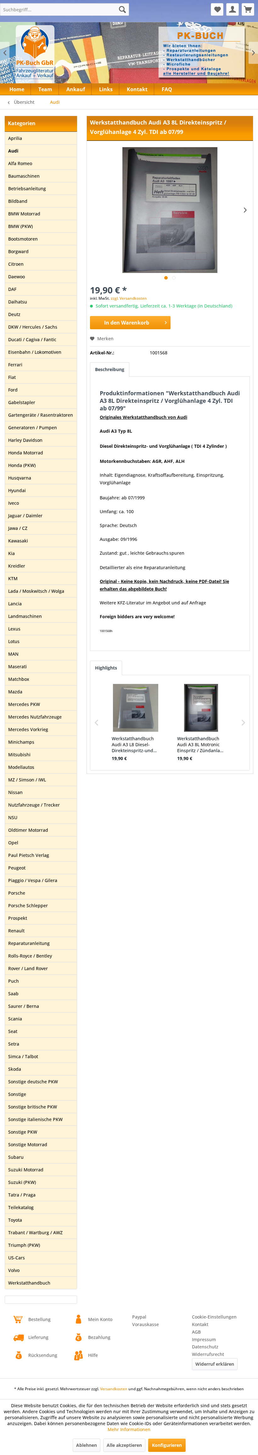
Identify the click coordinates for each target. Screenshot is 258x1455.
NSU (12, 817)
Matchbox (18, 679)
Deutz (14, 314)
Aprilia (15, 138)
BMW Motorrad (24, 214)
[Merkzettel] (217, 9)
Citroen (16, 264)
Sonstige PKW (22, 1132)
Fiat (12, 377)
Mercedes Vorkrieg (28, 729)
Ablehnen (86, 1445)
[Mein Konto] (232, 9)
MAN (13, 654)
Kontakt (200, 1324)
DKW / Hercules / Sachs (32, 327)
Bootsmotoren (23, 239)
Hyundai (17, 490)
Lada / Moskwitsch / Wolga (36, 591)
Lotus (14, 641)
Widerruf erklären (214, 1364)
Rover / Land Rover (28, 968)
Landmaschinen (25, 616)
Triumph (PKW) (24, 1245)
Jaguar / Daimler (25, 516)
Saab (13, 994)
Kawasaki (18, 541)
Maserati (17, 666)
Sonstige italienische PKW (35, 1119)
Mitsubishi (19, 755)
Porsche (16, 893)
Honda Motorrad (25, 453)
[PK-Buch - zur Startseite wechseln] (59, 56)
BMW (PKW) (20, 226)
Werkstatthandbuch (29, 1283)
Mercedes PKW (24, 704)
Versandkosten (113, 1388)
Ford (13, 390)
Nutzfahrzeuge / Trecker (34, 805)
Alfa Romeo (20, 163)
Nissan (15, 792)
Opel (13, 843)
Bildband (17, 201)
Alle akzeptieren (124, 1445)
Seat (12, 1031)
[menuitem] (64, 9)
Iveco (13, 503)
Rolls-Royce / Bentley (30, 956)
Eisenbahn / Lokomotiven (34, 352)
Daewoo (16, 277)
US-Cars (16, 1258)
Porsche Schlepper (28, 905)
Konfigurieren (167, 1445)
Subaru (16, 1157)
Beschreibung (109, 369)
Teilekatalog (21, 1207)
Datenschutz (205, 1347)
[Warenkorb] (248, 9)
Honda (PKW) (22, 465)
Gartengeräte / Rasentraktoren (40, 415)
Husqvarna (19, 478)
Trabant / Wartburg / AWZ (35, 1233)
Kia (11, 553)
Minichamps (21, 742)
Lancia (15, 604)
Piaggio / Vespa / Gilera (32, 880)
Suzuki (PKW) (22, 1182)
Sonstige (17, 1094)
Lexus (14, 629)
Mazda (15, 692)
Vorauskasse (145, 1324)
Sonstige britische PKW (32, 1107)
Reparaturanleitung (29, 943)
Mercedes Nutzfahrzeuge (35, 717)
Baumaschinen (24, 176)
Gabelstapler (21, 402)
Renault (16, 931)
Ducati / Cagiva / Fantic (32, 339)
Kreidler (16, 566)
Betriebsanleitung (27, 189)
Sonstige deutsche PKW (33, 1082)
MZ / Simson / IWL (27, 780)
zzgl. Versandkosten (129, 298)
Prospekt (17, 918)
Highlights (106, 668)
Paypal (139, 1317)
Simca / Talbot (23, 1056)
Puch (13, 981)
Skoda (14, 1069)
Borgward (18, 251)
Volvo (14, 1270)
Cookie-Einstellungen (214, 1317)
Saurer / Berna (23, 1006)
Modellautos (21, 767)
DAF (12, 289)
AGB (196, 1332)
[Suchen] (122, 9)
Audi (13, 151)
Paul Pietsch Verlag (28, 855)
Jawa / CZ (17, 528)
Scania (15, 1019)
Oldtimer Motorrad (28, 830)
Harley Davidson (25, 440)
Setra (13, 1044)
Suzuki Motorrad (25, 1170)
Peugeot (16, 868)
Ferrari (15, 365)
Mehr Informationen (129, 1429)
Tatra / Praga (22, 1195)
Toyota (15, 1220)
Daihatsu (17, 302)
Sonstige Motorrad (27, 1144)
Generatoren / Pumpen (32, 427)
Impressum (204, 1339)
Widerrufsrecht (208, 1354)
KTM (13, 578)
